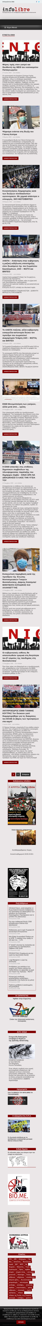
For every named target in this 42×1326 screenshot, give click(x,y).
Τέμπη (21, 1269)
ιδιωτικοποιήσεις (26, 1280)
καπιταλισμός (24, 1282)
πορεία (29, 1290)
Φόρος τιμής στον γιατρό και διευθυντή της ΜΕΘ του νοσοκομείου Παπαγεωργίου (20, 67)
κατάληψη (12, 1285)
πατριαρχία (21, 1290)
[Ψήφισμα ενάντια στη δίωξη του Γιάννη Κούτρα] (21, 118)
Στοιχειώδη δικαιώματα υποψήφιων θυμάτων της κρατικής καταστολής (19, 1038)
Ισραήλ (11, 1264)
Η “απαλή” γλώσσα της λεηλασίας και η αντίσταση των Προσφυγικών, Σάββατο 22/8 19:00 (21, 946)
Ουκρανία (12, 1267)
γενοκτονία (12, 1274)
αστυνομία (30, 1272)
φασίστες (29, 1298)
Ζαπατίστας (17, 1261)
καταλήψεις (20, 1285)
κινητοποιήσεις (21, 1287)
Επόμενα (25, 774)
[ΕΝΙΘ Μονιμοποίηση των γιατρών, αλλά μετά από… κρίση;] (21, 390)
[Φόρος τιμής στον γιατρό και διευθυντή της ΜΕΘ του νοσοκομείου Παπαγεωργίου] (21, 51)
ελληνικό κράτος (14, 1280)
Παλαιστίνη (20, 1267)
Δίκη (10, 1261)
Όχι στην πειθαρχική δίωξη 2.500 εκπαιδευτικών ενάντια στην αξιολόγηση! (20, 923)
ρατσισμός (12, 1298)
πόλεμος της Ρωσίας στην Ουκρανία (20, 1295)
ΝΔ (26, 1264)
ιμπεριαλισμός (13, 1282)
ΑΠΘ (15, 1259)
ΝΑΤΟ (21, 1264)
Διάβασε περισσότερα (10, 99)
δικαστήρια (20, 1274)
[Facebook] (36, 2)
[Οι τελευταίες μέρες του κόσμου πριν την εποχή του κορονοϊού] (17, 1166)
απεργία (11, 1272)
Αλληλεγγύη (22, 1259)
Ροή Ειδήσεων (22, 903)
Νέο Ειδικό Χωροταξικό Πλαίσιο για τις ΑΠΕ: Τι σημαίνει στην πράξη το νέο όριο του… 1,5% (21, 938)
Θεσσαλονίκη (27, 1261)
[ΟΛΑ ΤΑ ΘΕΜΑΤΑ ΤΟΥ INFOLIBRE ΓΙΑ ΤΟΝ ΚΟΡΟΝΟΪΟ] (17, 1104)
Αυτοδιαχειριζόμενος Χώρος (22, 850)
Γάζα (29, 1259)
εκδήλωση (12, 1277)
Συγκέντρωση (13, 1269)
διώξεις (28, 1274)
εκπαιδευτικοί (30, 1277)
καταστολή (29, 1285)
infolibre (18, 72)
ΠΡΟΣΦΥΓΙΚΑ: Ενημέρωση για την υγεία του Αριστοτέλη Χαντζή (21, 954)
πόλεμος (20, 1292)
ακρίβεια (27, 1269)
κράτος (30, 1287)
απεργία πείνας (20, 1272)
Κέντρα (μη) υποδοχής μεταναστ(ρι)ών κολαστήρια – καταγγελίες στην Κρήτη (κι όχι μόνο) (21, 978)
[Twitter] (39, 2)
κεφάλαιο (11, 1287)
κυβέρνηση (12, 1290)
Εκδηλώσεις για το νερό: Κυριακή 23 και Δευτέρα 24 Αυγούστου (21, 930)
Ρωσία (28, 1267)
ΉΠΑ (10, 1259)
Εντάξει (21, 1322)
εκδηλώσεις (20, 1277)
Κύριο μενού (12, 27)
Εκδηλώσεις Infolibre (22, 781)
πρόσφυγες (12, 1292)
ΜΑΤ (16, 1264)
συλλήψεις (20, 1298)
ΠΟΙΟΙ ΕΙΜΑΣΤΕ (17, 830)
